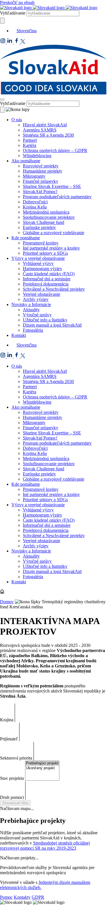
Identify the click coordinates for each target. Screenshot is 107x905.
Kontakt (18, 335)
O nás (16, 119)
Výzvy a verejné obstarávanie (38, 258)
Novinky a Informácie (31, 304)
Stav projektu (12, 778)
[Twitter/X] (23, 42)
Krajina (6, 719)
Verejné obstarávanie (41, 294)
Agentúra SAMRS (39, 129)
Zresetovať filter (15, 803)
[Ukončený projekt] (42, 768)
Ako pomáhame (25, 160)
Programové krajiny (40, 242)
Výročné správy (37, 314)
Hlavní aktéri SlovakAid (45, 124)
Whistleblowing (37, 155)
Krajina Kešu (35, 207)
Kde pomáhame (25, 237)
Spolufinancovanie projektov (49, 217)
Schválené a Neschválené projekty (54, 289)
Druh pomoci (12, 797)
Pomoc (6, 897)
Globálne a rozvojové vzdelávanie (53, 232)
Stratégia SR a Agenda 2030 (48, 135)
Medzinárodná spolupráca (46, 212)
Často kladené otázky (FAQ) (48, 273)
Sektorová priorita (16, 758)
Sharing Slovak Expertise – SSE (52, 186)
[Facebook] (17, 42)
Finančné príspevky (40, 181)
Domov (7, 601)
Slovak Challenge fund (43, 222)
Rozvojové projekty (40, 165)
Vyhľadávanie (12, 13)
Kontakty (22, 897)
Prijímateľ (9, 738)
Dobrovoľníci (35, 201)
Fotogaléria (33, 330)
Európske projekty (39, 227)
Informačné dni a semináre (46, 278)
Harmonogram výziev (42, 268)
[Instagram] (3, 42)
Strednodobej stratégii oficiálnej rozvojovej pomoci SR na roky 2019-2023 (45, 846)
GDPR (38, 897)
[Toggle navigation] (2, 99)
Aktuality (31, 309)
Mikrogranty (34, 176)
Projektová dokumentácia (45, 284)
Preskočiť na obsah (17, 2)
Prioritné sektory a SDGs (45, 253)
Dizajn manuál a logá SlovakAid (52, 325)
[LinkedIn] (10, 42)
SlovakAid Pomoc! (40, 191)
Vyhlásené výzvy (38, 263)
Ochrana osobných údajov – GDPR (55, 150)
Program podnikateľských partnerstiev (57, 196)
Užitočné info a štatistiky (45, 319)
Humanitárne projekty (42, 171)
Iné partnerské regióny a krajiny (51, 248)
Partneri (30, 140)
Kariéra (29, 145)
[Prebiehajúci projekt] (42, 763)
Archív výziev (36, 299)
